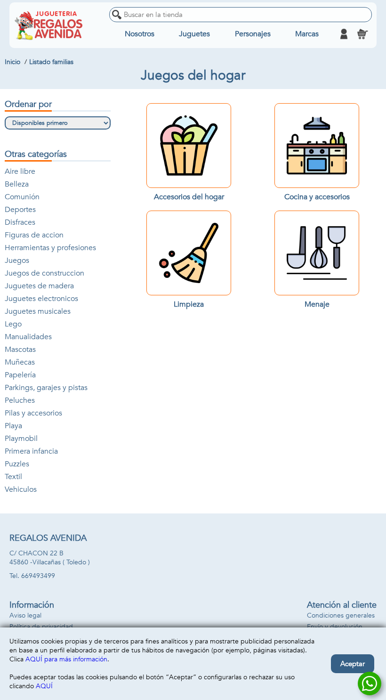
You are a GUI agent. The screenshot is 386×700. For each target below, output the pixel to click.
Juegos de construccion (44, 273)
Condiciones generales (341, 615)
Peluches (20, 400)
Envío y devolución (334, 626)
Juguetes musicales (38, 311)
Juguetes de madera (39, 286)
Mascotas (20, 349)
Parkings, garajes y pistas (46, 388)
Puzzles (17, 464)
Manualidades (28, 337)
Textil (13, 477)
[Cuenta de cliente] (343, 33)
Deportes (20, 209)
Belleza (17, 184)
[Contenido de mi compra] (362, 33)
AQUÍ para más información (66, 659)
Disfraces (20, 222)
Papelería (20, 375)
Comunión (22, 197)
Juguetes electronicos (41, 298)
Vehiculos (21, 489)
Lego (13, 324)
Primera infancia (31, 451)
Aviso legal (25, 615)
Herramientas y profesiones (50, 248)
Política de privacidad (41, 626)
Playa (13, 426)
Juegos (17, 260)
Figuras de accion (34, 235)
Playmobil (21, 438)
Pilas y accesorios (33, 413)
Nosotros (139, 34)
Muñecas (20, 362)
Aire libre (20, 171)
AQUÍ (44, 686)
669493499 (38, 575)
